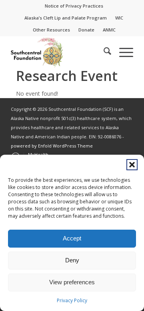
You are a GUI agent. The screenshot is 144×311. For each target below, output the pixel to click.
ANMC (109, 30)
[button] (132, 165)
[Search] (103, 52)
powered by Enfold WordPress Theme (52, 146)
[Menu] (122, 52)
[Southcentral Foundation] (60, 52)
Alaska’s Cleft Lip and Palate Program (65, 18)
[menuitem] (74, 6)
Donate (86, 30)
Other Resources (51, 30)
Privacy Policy (72, 300)
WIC (119, 18)
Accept (72, 238)
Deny (72, 260)
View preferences (72, 282)
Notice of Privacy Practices (74, 6)
